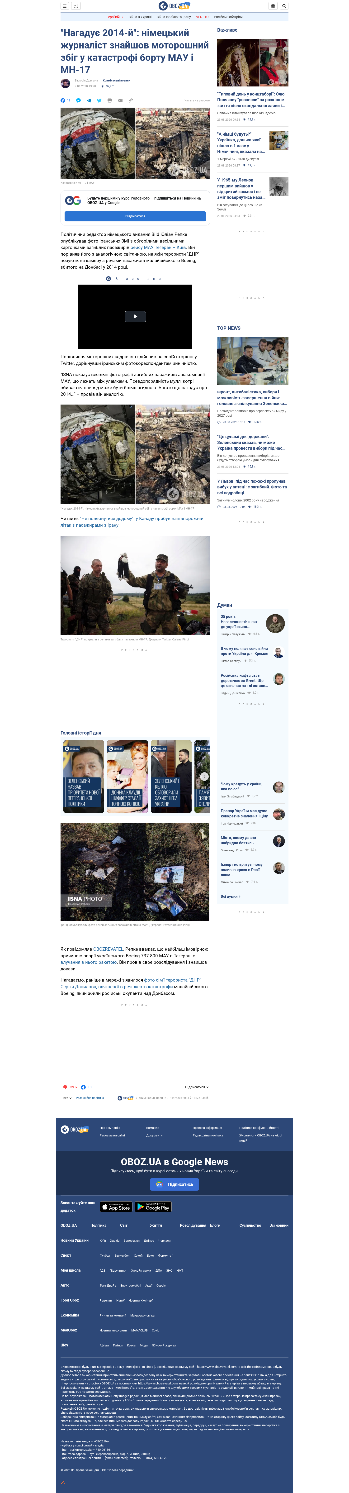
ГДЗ (102, 1270)
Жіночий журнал (164, 1345)
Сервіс (161, 1285)
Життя (156, 1225)
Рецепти (106, 1300)
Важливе (227, 30)
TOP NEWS (229, 328)
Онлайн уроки (141, 1270)
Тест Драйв (108, 1285)
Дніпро (149, 1240)
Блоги (215, 1225)
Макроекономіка (142, 1315)
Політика (98, 1225)
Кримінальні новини (116, 80)
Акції (148, 1285)
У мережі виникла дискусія (238, 159)
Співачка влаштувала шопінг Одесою (246, 113)
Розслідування (193, 1225)
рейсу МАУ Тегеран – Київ (158, 247)
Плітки (118, 1345)
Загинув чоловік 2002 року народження (248, 500)
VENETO (202, 17)
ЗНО (169, 1270)
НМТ (180, 1270)
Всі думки (229, 896)
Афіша (104, 1345)
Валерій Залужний (233, 634)
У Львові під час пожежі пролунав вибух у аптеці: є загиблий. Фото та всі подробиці (252, 487)
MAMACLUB (139, 1330)
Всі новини (278, 1225)
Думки (224, 605)
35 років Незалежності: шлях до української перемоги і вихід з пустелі (239, 622)
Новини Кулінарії (141, 1300)
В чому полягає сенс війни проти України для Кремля (244, 651)
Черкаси (164, 1240)
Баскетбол (122, 1255)
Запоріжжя (132, 1240)
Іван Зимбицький (232, 796)
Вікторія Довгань (86, 80)
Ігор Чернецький (232, 823)
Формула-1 (166, 1255)
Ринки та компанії (113, 1315)
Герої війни (115, 17)
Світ (123, 1225)
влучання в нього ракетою (89, 962)
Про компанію (110, 1128)
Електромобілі (130, 1285)
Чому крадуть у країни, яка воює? (241, 787)
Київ (103, 1240)
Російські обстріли (228, 17)
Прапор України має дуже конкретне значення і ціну (244, 813)
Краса (131, 1345)
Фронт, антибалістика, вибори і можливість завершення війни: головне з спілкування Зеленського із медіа (252, 397)
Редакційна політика (90, 1098)
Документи (154, 1135)
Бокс (150, 1255)
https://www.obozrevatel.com (216, 1367)
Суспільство (250, 1225)
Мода (144, 1345)
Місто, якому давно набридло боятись (238, 840)
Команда (152, 1128)
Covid (155, 1330)
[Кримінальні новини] (126, 1099)
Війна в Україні (140, 17)
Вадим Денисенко (233, 693)
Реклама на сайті (112, 1135)
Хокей (138, 1255)
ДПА (159, 1270)
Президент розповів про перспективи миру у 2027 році (251, 413)
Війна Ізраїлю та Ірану (174, 17)
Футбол (105, 1255)
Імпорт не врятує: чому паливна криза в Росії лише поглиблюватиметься (242, 870)
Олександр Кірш (232, 850)
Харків (114, 1240)
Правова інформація (207, 1128)
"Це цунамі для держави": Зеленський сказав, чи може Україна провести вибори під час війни (249, 442)
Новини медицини (113, 1330)
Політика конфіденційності (258, 1128)
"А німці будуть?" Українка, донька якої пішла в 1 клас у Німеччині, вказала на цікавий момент (239, 143)
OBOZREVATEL (108, 949)
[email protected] (116, 1458)
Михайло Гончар (232, 882)
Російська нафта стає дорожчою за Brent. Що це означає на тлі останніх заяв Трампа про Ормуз (244, 680)
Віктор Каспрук (231, 661)
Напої (120, 1300)
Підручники (118, 1270)
